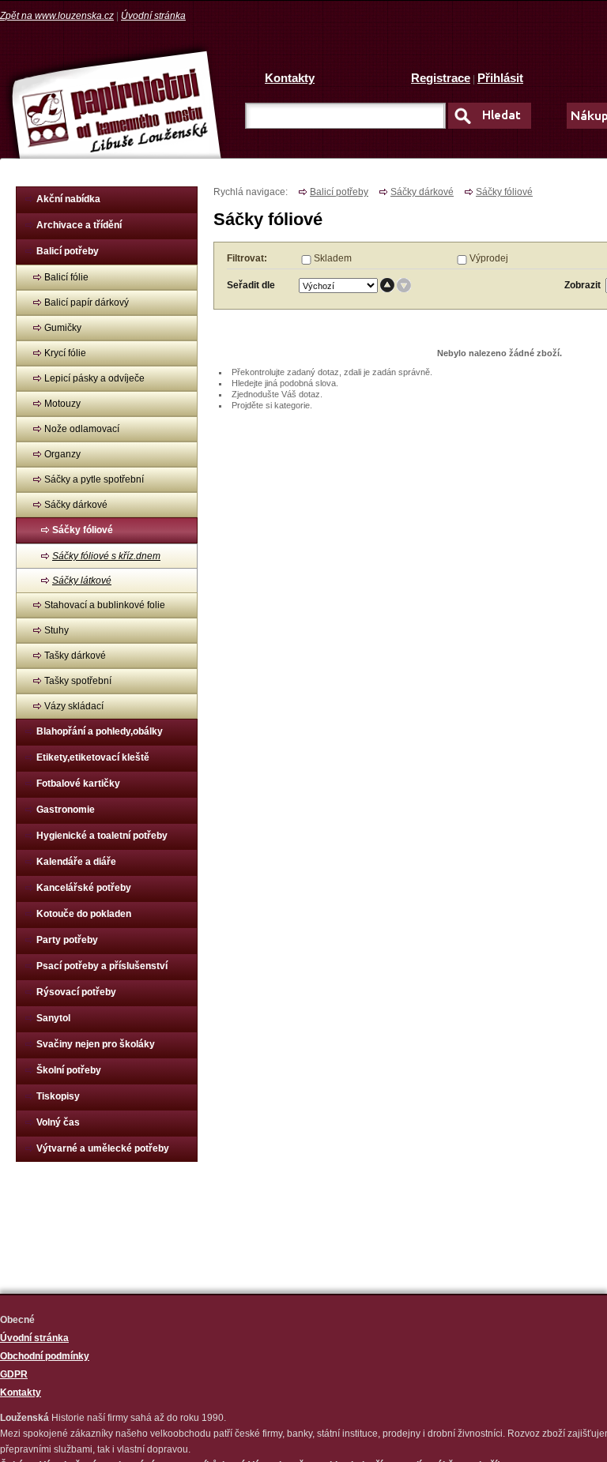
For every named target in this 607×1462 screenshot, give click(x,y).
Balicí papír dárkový (86, 302)
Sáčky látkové (81, 580)
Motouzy (62, 403)
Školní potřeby (68, 1070)
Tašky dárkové (75, 655)
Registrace (440, 78)
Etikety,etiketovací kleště (92, 757)
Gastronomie (65, 809)
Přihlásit (500, 78)
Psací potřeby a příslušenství (102, 966)
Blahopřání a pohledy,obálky (99, 731)
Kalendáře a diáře (76, 861)
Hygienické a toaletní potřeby (102, 835)
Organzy (62, 454)
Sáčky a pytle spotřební (94, 479)
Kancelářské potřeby (83, 887)
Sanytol (53, 1018)
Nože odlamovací (81, 428)
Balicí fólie (66, 277)
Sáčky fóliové (82, 530)
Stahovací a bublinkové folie (104, 605)
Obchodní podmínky (44, 1356)
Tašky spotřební (77, 680)
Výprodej (488, 258)
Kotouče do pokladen (83, 913)
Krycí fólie (65, 353)
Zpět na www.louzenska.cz (57, 15)
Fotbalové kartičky (78, 783)
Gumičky (62, 327)
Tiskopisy (58, 1096)
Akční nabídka (68, 199)
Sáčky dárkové (75, 504)
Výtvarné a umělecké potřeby (102, 1148)
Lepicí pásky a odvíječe (94, 378)
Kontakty (290, 78)
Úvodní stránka (153, 15)
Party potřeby (67, 939)
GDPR (14, 1374)
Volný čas (58, 1122)
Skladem (333, 258)
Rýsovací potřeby (76, 992)
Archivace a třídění (79, 225)
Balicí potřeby (67, 251)
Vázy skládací (74, 706)
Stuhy (56, 630)
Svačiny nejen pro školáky (95, 1044)
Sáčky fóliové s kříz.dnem (106, 556)
